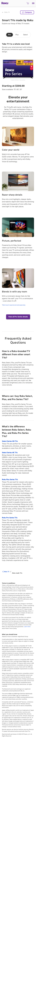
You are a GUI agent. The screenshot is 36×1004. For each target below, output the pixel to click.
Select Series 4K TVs (10, 452)
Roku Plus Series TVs (10, 479)
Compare (28, 12)
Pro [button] (9, 35)
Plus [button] (17, 35)
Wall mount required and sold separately (13, 305)
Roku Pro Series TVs (9, 518)
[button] (33, 3)
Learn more (27, 626)
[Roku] (4, 3)
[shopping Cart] (27, 4)
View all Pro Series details (18, 317)
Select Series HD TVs (10, 441)
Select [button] (25, 35)
